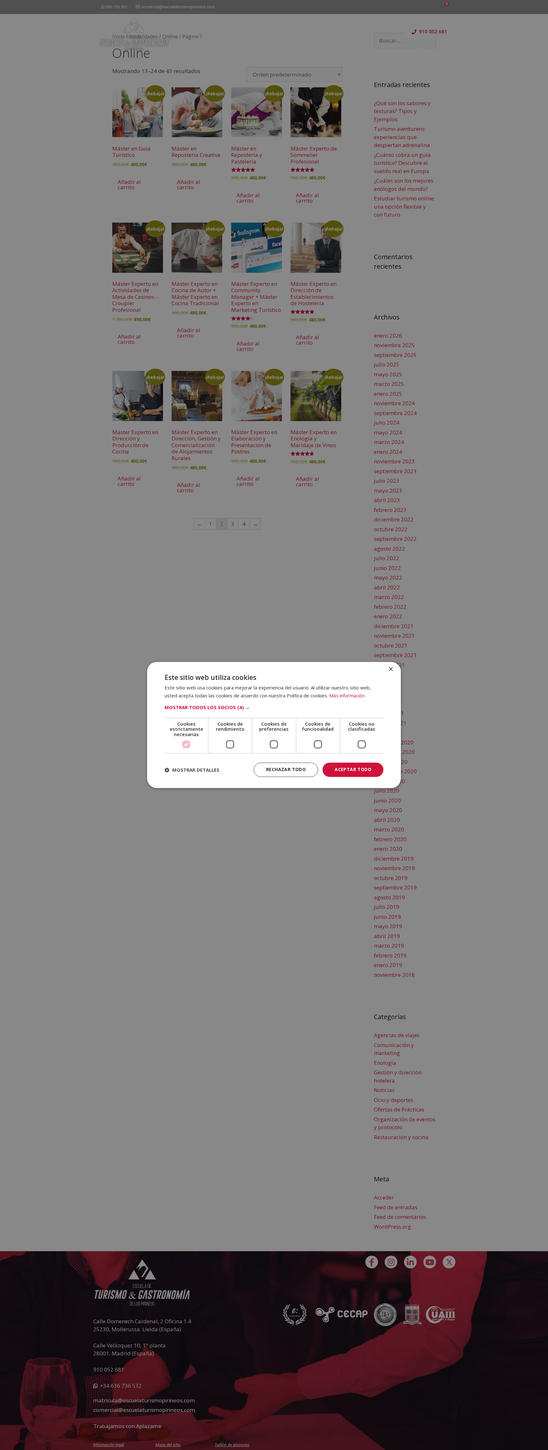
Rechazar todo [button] (286, 770)
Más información (347, 696)
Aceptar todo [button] (353, 770)
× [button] (390, 669)
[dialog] (274, 725)
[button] (274, 707)
